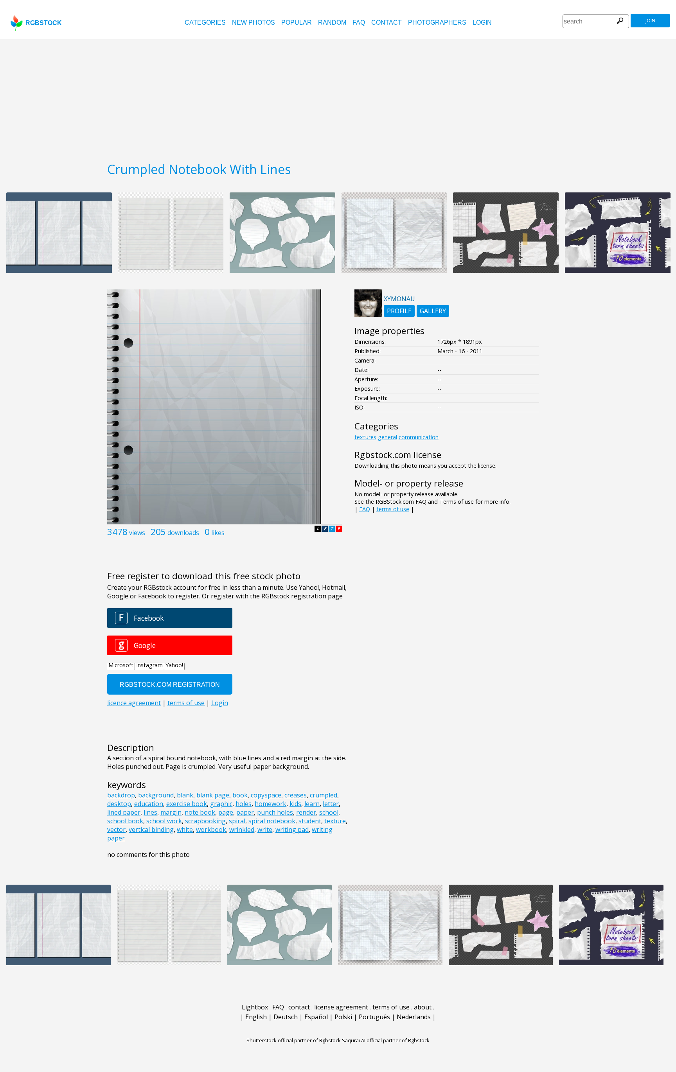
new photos (253, 22)
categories (205, 22)
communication (419, 437)
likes (218, 532)
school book (125, 821)
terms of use (392, 509)
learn (312, 803)
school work (164, 821)
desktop (119, 803)
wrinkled (241, 829)
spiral (237, 821)
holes (244, 803)
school (328, 812)
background (156, 795)
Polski (343, 1017)
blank (185, 795)
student (309, 821)
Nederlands (414, 1017)
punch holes (275, 812)
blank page (212, 795)
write (264, 829)
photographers (437, 22)
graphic (221, 803)
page (225, 812)
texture (335, 821)
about (422, 1007)
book (240, 795)
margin (171, 812)
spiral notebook (271, 821)
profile (399, 311)
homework (270, 803)
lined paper (123, 812)
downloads (183, 532)
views (137, 532)
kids (295, 803)
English (256, 1017)
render (306, 812)
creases (295, 795)
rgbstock (43, 23)
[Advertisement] (338, 98)
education (148, 803)
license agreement (341, 1007)
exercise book (186, 803)
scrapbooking (205, 821)
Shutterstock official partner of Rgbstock (293, 1040)
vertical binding (151, 829)
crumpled (323, 795)
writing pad (292, 829)
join (650, 20)
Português (374, 1017)
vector (116, 829)
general (387, 437)
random (332, 22)
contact (386, 22)
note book (200, 812)
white (185, 829)
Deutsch (285, 1017)
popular (296, 22)
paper (245, 812)
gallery (433, 311)
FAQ (358, 22)
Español (316, 1017)
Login (482, 22)
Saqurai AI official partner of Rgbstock (386, 1040)
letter (331, 803)
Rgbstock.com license (397, 455)
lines (150, 812)
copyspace (266, 795)
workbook (211, 829)
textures (365, 437)
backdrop (121, 795)
